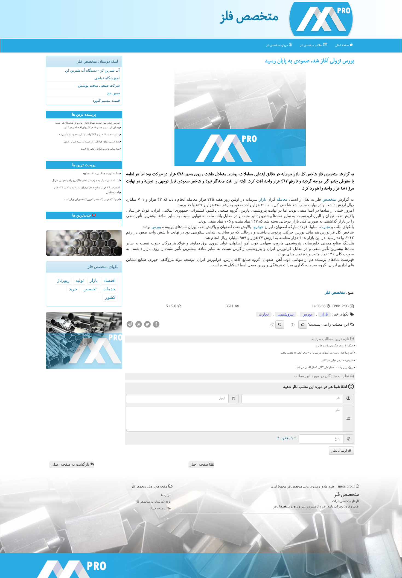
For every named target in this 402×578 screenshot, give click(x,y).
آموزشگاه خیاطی (107, 78)
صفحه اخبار (199, 464)
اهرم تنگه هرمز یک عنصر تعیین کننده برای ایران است (92, 200)
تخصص (90, 289)
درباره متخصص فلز (277, 45)
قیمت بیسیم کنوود (106, 100)
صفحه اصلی (342, 45)
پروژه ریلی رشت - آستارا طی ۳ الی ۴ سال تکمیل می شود (324, 367)
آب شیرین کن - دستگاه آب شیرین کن (92, 70)
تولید (79, 280)
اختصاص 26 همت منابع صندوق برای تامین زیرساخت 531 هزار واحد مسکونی (87, 190)
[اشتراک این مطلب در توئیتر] (147, 324)
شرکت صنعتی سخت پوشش (99, 85)
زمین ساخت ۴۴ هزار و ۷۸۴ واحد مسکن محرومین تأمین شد (89, 135)
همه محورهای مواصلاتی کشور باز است (100, 149)
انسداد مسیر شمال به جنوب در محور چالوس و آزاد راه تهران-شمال (86, 181)
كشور (110, 297)
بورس (156, 227)
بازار (262, 199)
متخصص (329, 199)
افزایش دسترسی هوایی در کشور (337, 360)
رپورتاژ (63, 280)
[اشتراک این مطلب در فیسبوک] (156, 324)
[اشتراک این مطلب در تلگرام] (130, 324)
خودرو (259, 227)
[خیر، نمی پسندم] (279, 324)
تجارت (325, 227)
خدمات (109, 289)
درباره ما (166, 495)
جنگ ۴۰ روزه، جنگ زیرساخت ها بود (334, 346)
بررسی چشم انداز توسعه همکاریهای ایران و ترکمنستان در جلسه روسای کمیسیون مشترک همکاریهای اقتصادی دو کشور (87, 126)
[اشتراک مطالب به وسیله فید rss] (138, 324)
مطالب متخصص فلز (311, 45)
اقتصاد (109, 280)
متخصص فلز (248, 18)
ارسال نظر (340, 451)
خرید (73, 289)
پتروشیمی (286, 314)
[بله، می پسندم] (302, 324)
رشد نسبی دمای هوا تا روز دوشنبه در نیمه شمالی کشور (92, 142)
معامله (282, 199)
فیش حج (113, 93)
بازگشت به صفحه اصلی (70, 464)
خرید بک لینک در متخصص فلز (153, 502)
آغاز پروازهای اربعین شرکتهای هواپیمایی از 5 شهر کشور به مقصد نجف (317, 353)
